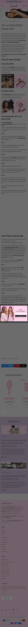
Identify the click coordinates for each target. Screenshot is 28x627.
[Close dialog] (26, 306)
